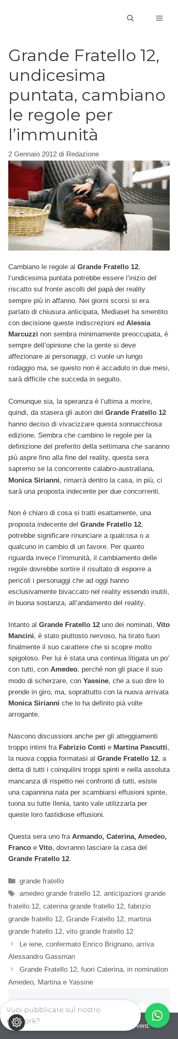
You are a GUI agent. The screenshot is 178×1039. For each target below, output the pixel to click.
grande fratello (41, 881)
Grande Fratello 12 (95, 919)
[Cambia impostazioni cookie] (16, 1022)
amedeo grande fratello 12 (59, 893)
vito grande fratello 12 (99, 931)
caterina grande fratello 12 (83, 906)
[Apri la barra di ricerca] (130, 18)
